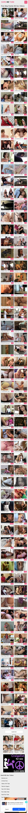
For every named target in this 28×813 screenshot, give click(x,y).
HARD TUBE (7, 2)
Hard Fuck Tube (5, 794)
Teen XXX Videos (5, 789)
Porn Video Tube (5, 791)
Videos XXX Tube (5, 783)
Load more (14, 731)
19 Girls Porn (4, 780)
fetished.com (4, 778)
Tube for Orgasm (5, 786)
